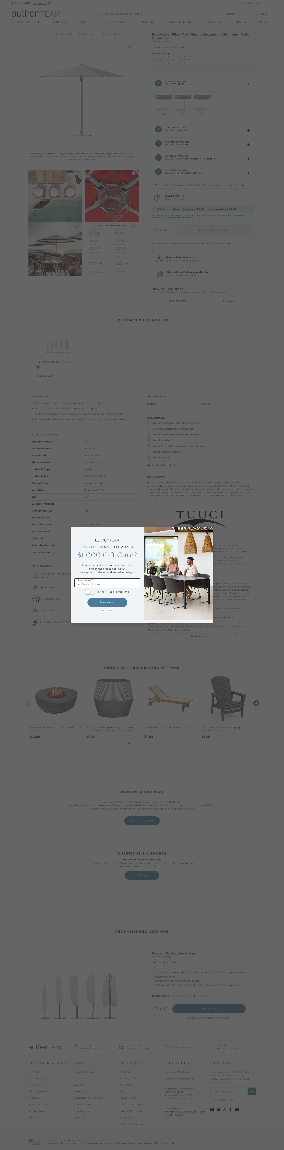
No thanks (107, 610)
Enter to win (107, 602)
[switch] (90, 592)
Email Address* (85, 580)
